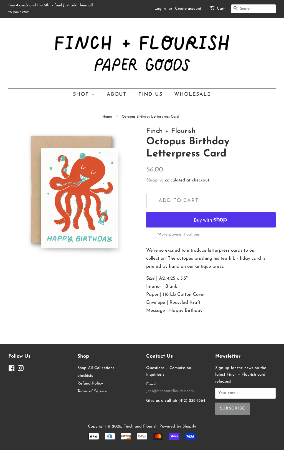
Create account (188, 9)
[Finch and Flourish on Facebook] (11, 370)
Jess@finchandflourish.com (170, 391)
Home (107, 116)
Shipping (155, 180)
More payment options (179, 234)
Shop (82, 94)
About (116, 94)
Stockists (85, 376)
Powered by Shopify (177, 426)
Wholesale (192, 94)
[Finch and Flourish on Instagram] (20, 370)
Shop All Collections (95, 368)
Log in (160, 9)
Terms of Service (92, 391)
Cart (221, 9)
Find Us (150, 94)
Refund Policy (90, 383)
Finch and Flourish (140, 426)
